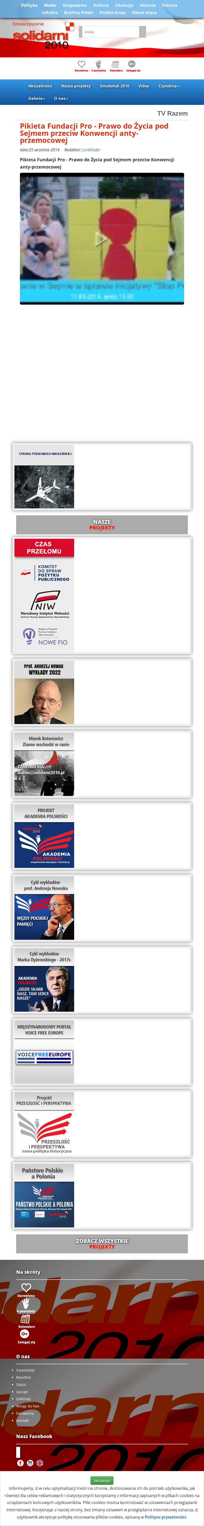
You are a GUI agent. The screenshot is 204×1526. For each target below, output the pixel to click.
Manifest (23, 1377)
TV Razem (172, 113)
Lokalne (50, 12)
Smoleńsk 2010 (114, 86)
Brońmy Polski (78, 12)
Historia (148, 5)
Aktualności (40, 86)
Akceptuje (102, 1480)
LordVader (91, 150)
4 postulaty (25, 1370)
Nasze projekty (76, 86)
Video (143, 86)
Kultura (101, 5)
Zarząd (22, 1391)
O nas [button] (59, 98)
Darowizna (25, 1413)
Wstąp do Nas (27, 1406)
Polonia (169, 5)
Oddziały (23, 1398)
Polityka (29, 5)
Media (50, 5)
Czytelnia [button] (167, 86)
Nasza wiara (144, 12)
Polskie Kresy (113, 12)
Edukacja (124, 5)
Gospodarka (75, 5)
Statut (21, 1384)
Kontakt (22, 1420)
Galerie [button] (35, 98)
